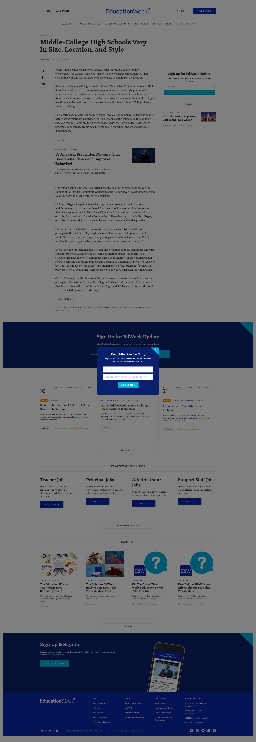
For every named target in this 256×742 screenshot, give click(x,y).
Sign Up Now (128, 384)
